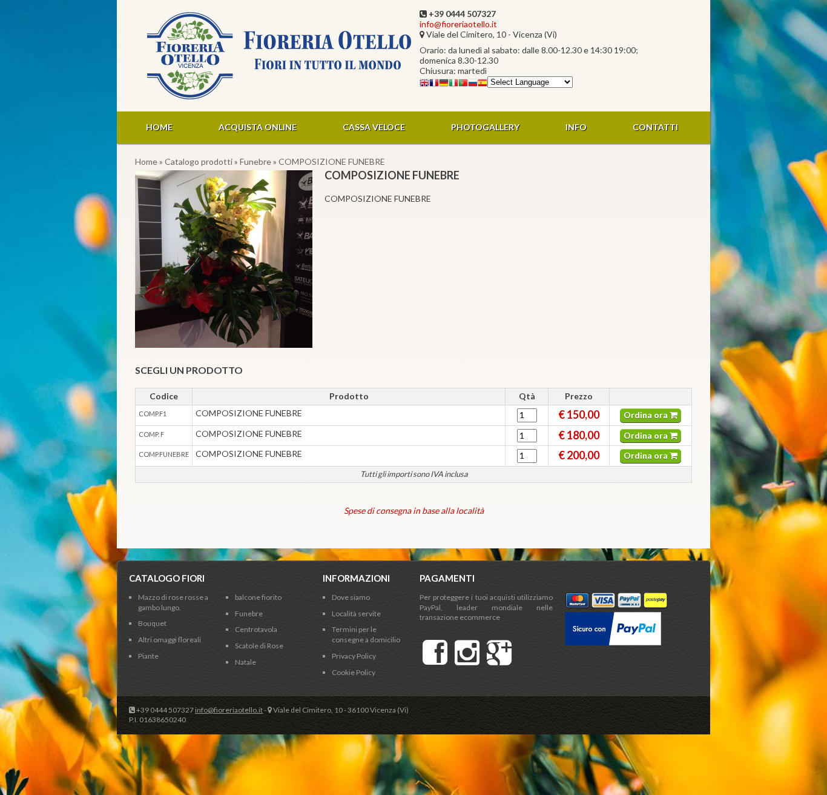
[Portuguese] (463, 84)
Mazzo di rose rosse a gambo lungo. (173, 602)
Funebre (255, 161)
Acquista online (258, 127)
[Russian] (473, 84)
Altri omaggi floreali (169, 639)
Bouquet (152, 623)
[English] (424, 84)
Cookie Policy (353, 672)
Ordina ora (647, 415)
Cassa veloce (374, 127)
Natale (245, 662)
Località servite (356, 613)
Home (159, 127)
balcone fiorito (258, 597)
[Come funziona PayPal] (613, 616)
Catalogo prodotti (198, 161)
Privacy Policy (354, 655)
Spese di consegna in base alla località (414, 510)
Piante (148, 655)
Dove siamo (351, 597)
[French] (434, 84)
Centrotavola (256, 629)
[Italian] (453, 84)
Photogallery (485, 127)
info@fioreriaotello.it (458, 24)
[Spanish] (482, 84)
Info (576, 127)
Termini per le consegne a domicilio (366, 634)
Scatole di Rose (259, 645)
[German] (444, 84)
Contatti (655, 127)
